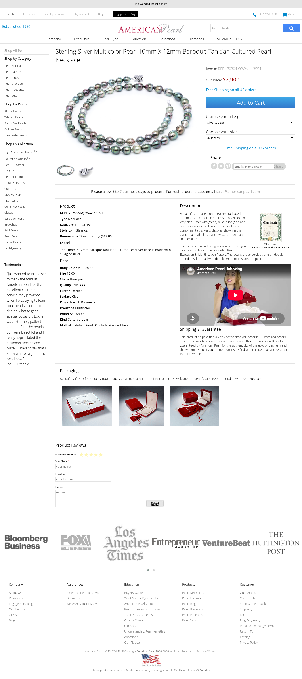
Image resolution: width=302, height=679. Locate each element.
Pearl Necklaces (14, 66)
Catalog (245, 637)
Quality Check (133, 620)
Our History (17, 609)
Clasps (8, 213)
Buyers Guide (133, 593)
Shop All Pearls (15, 50)
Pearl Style (81, 39)
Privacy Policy (249, 642)
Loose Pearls (12, 242)
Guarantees (75, 598)
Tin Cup (9, 171)
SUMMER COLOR (229, 39)
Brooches (10, 224)
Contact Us (247, 598)
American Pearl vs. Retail (141, 604)
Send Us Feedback (253, 604)
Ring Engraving (250, 620)
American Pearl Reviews (83, 593)
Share (279, 166)
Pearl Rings (11, 78)
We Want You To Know (82, 604)
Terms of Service (207, 651)
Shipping (246, 609)
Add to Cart (251, 102)
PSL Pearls (11, 201)
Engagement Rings (125, 14)
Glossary (130, 626)
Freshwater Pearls (15, 135)
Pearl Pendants (14, 90)
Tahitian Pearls (13, 117)
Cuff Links (10, 189)
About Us (15, 593)
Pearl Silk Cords (14, 177)
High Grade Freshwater (20, 151)
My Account (82, 14)
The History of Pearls (138, 615)
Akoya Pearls (12, 111)
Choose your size (221, 131)
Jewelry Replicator (55, 14)
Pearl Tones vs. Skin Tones (142, 609)
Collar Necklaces (14, 207)
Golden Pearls (13, 129)
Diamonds (29, 14)
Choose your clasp (222, 116)
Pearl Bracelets (13, 84)
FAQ (243, 615)
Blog (100, 14)
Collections (167, 39)
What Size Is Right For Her (142, 598)
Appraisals (131, 637)
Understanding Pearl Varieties (144, 631)
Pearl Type (110, 39)
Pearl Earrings (13, 72)
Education (138, 39)
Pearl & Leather (14, 165)
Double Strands (14, 183)
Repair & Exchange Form (257, 626)
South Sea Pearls (15, 123)
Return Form (248, 631)
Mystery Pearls (13, 195)
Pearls (10, 14)
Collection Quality (17, 158)
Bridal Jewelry (12, 248)
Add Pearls (11, 230)
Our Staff (15, 615)
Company (54, 39)
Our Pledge (132, 642)
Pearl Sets (10, 96)
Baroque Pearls (14, 219)
